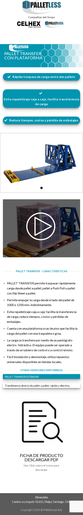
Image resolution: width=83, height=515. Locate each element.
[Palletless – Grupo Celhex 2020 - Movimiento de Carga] (41, 7)
